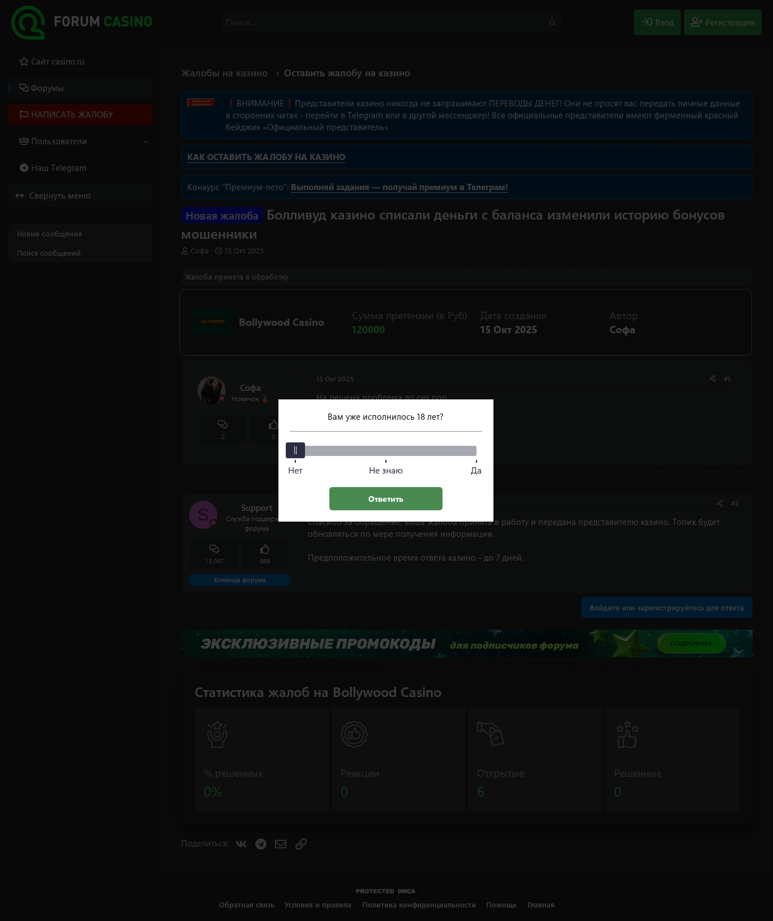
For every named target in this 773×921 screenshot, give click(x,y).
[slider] (295, 450)
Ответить (385, 498)
